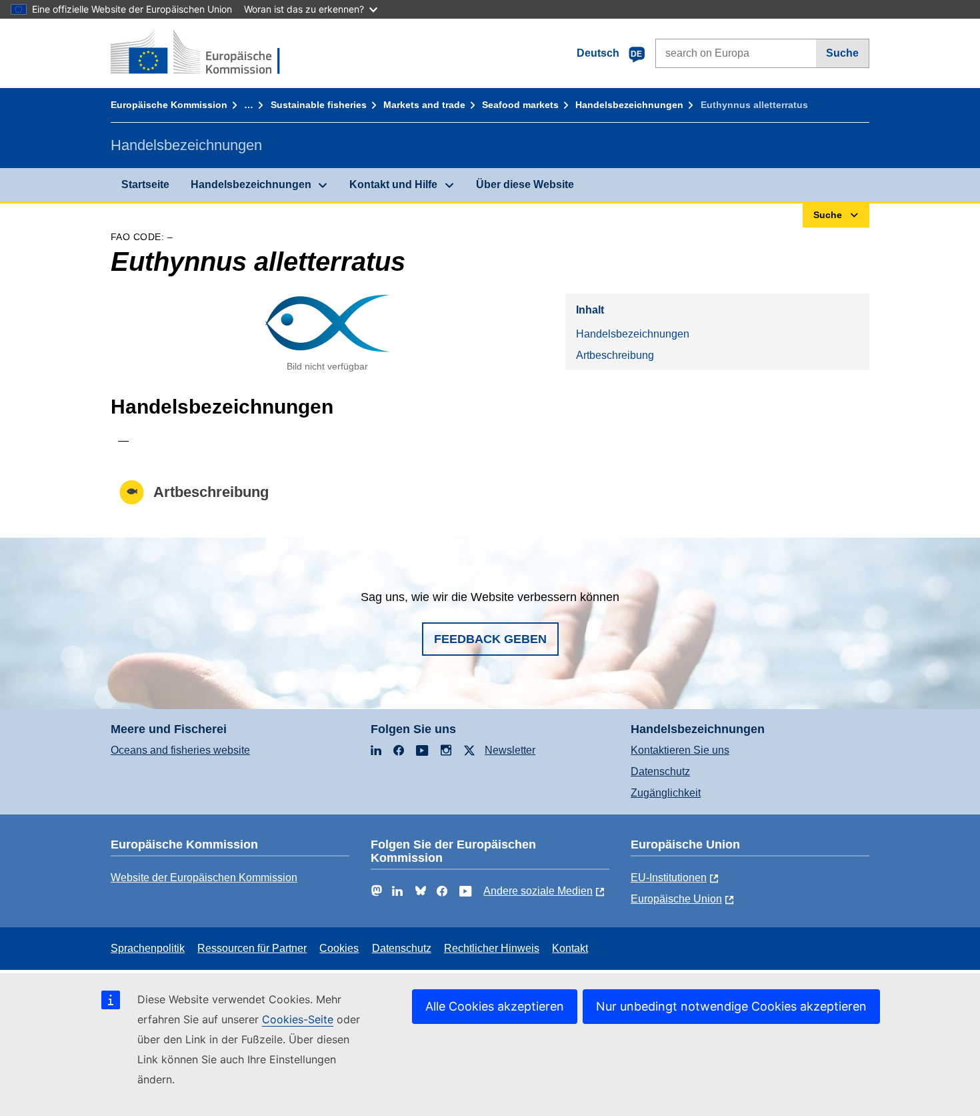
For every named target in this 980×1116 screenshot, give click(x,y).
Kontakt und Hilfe (393, 184)
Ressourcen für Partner (252, 948)
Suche (842, 53)
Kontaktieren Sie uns (680, 750)
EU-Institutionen (669, 877)
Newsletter (510, 750)
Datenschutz (660, 771)
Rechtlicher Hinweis (491, 948)
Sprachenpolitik (148, 948)
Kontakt (570, 948)
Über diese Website (525, 184)
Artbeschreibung (615, 355)
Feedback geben (490, 639)
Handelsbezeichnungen (629, 104)
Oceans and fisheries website (180, 750)
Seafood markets (520, 104)
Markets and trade (424, 104)
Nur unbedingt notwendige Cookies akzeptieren (731, 1006)
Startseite (145, 184)
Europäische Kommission (169, 104)
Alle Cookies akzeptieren (494, 1006)
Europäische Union (676, 899)
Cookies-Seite (297, 1019)
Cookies (339, 948)
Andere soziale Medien (538, 891)
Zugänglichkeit (666, 792)
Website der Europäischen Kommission (204, 877)
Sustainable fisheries (319, 104)
